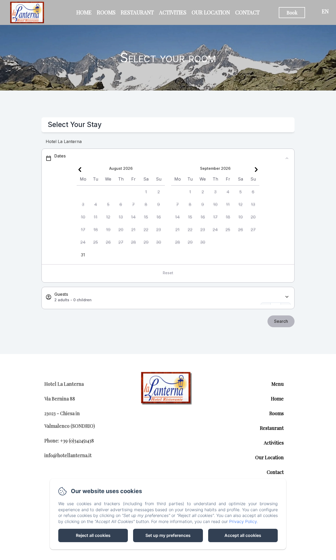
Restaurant (137, 12)
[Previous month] (80, 169)
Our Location (211, 12)
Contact (247, 12)
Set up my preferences (168, 535)
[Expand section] (287, 297)
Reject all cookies (93, 535)
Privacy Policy (243, 521)
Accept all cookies (242, 535)
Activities (172, 12)
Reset (168, 273)
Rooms (106, 12)
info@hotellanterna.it (68, 455)
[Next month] (256, 169)
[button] (146, 192)
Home (84, 12)
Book (292, 12)
